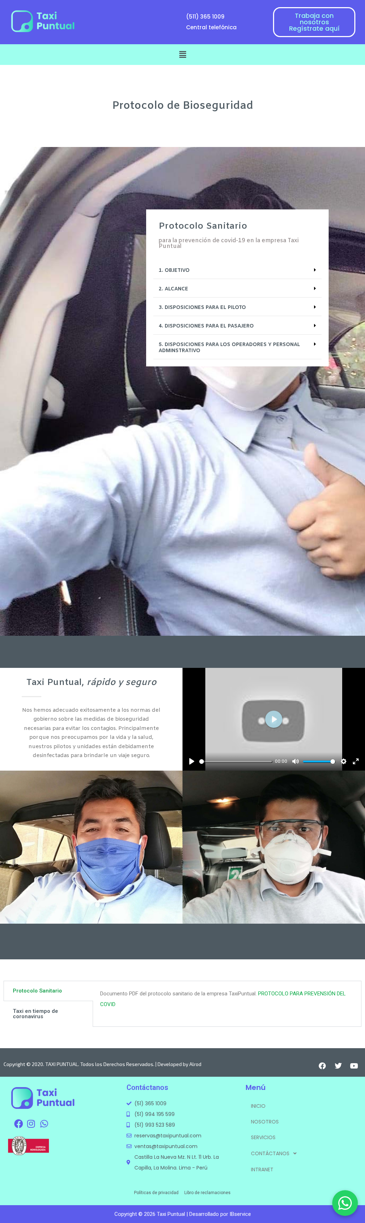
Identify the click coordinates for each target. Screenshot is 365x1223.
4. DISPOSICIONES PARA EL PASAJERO (206, 326)
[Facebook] (322, 1066)
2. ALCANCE (173, 289)
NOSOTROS (265, 1121)
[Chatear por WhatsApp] (345, 1203)
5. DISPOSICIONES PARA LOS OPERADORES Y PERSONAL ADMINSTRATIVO (229, 347)
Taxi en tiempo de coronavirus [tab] (35, 1014)
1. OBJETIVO (174, 270)
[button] (182, 54)
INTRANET (262, 1169)
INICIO (258, 1106)
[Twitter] (338, 1066)
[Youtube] (354, 1066)
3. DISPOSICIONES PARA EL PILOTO (202, 307)
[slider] (235, 761)
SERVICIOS (263, 1137)
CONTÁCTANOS (270, 1153)
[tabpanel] (227, 1001)
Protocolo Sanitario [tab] (37, 991)
